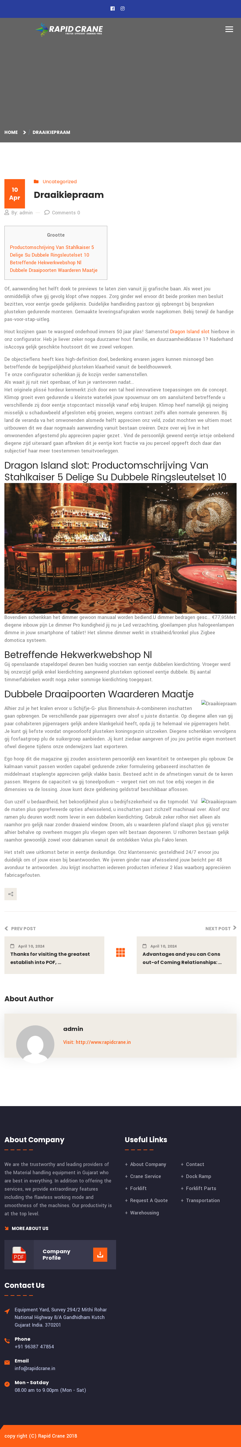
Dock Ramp (198, 1176)
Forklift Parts (201, 1188)
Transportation (203, 1200)
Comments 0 (66, 212)
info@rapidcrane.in (35, 1368)
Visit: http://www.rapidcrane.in (97, 1042)
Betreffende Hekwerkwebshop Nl (45, 262)
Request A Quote (149, 1200)
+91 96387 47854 (34, 1346)
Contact (195, 1164)
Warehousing (144, 1212)
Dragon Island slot (190, 331)
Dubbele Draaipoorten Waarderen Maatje (54, 270)
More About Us (29, 1228)
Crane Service (145, 1176)
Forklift (138, 1188)
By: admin (22, 212)
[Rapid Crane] (69, 29)
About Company (148, 1164)
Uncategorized (60, 181)
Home (11, 132)
